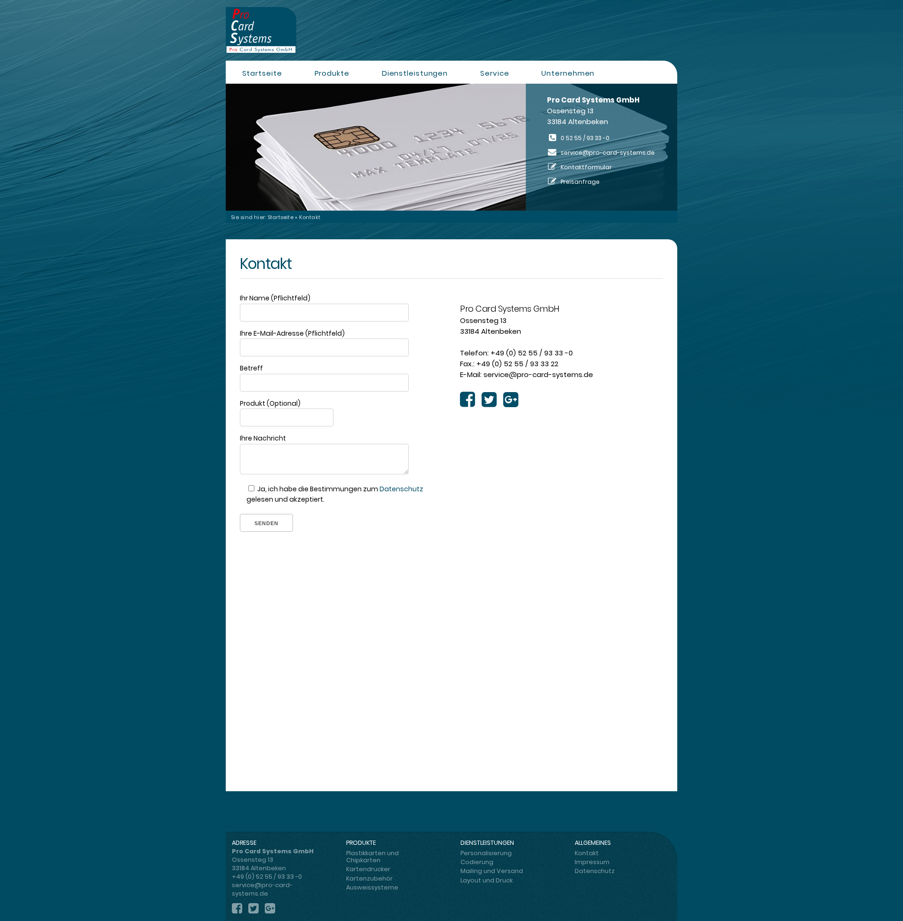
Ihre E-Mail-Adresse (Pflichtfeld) (292, 333)
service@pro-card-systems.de (608, 153)
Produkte (332, 73)
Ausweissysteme (372, 887)
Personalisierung (486, 853)
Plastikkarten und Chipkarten (372, 856)
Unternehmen (567, 73)
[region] (451, 147)
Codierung (476, 862)
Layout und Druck (486, 880)
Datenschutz (401, 489)
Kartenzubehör (369, 878)
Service (494, 73)
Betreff (251, 368)
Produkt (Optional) (270, 403)
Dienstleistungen (415, 73)
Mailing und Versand (491, 871)
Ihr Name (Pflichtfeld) (275, 298)
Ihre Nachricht (263, 438)
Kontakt (587, 853)
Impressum (592, 862)
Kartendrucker (368, 869)
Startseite (262, 73)
